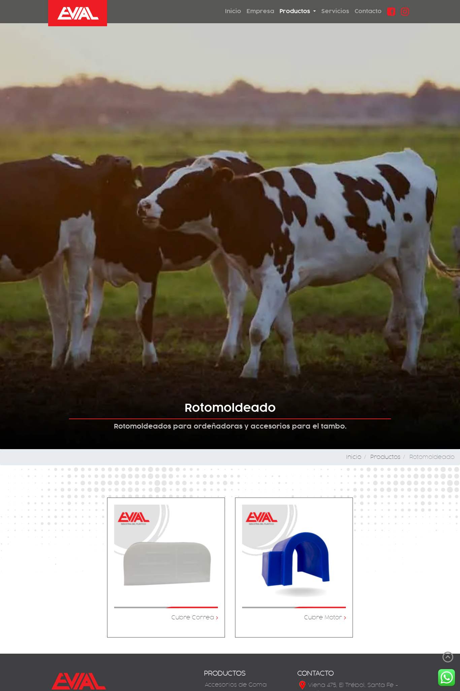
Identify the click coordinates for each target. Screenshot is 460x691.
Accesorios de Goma (236, 685)
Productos (385, 457)
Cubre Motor (325, 617)
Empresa (260, 11)
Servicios (335, 11)
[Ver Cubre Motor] (294, 556)
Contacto (368, 11)
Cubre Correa (194, 617)
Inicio (233, 11)
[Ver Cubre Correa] (166, 556)
